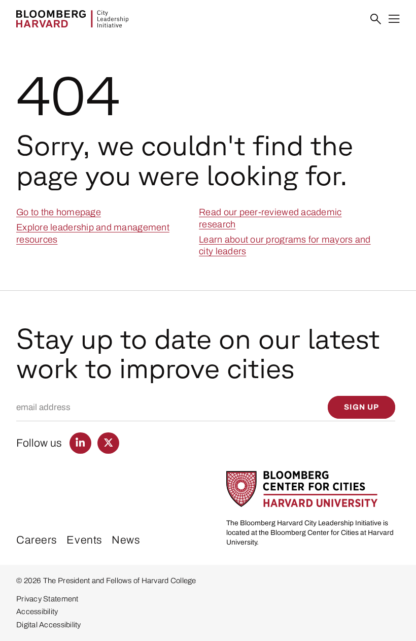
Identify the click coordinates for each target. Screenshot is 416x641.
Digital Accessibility (48, 625)
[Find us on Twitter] (108, 443)
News (126, 540)
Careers (36, 540)
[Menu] (394, 19)
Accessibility (37, 612)
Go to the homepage (58, 212)
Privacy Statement (47, 599)
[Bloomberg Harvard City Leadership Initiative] (72, 18)
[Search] (376, 19)
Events (84, 540)
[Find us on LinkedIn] (80, 443)
